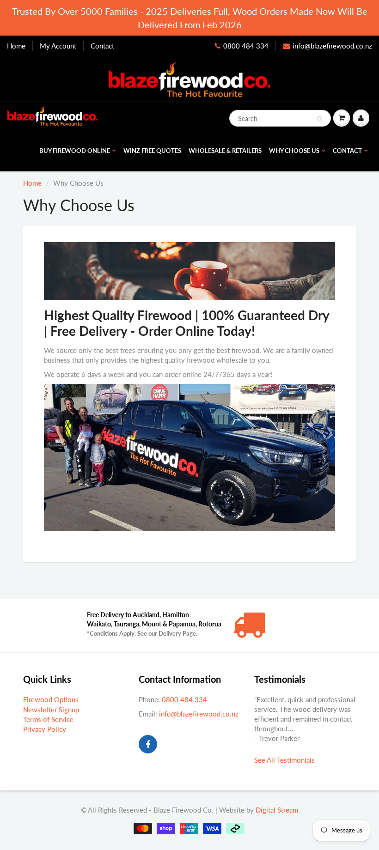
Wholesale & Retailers (225, 150)
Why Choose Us (294, 150)
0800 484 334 (246, 46)
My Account (58, 46)
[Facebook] (148, 744)
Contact (102, 46)
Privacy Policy (44, 729)
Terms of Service (48, 719)
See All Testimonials (284, 760)
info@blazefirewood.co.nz (332, 46)
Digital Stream (277, 810)
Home (16, 46)
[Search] (320, 118)
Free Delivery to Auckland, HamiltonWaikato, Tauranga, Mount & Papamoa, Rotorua (154, 624)
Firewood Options (51, 699)
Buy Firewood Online (74, 150)
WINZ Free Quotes (152, 150)
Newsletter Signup (51, 709)
